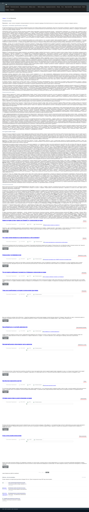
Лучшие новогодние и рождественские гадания (17, 398)
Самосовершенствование (81, 327)
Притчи (83, 6)
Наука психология (68, 6)
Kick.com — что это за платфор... (8, 477)
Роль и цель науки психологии (11, 435)
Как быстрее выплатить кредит (12, 381)
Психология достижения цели (11, 255)
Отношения (84, 272)
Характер (84, 238)
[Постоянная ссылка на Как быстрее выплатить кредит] (49, 385)
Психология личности (14, 6)
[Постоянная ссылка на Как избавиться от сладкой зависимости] (50, 331)
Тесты (62, 6)
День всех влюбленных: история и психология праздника (20, 290)
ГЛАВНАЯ (7, 6)
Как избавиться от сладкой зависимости (14, 327)
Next (47, 472)
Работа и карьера (41, 6)
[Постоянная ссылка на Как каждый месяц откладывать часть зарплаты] (49, 350)
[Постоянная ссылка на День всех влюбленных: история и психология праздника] (49, 296)
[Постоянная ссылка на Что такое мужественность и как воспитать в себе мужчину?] (55, 242)
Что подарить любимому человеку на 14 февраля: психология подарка (24, 272)
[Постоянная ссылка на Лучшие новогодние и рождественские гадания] (49, 404)
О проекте (12, 9)
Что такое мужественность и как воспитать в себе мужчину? (21, 237)
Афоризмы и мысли (77, 6)
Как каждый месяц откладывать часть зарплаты (17, 344)
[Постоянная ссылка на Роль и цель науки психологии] (49, 441)
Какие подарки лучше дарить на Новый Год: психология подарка (22, 220)
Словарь (7, 9)
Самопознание (83, 398)
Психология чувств (24, 6)
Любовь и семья (32, 6)
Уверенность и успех (82, 255)
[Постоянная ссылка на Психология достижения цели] (57, 259)
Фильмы (58, 6)
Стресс (85, 381)
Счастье (84, 220)
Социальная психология (51, 6)
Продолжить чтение (5, 231)
